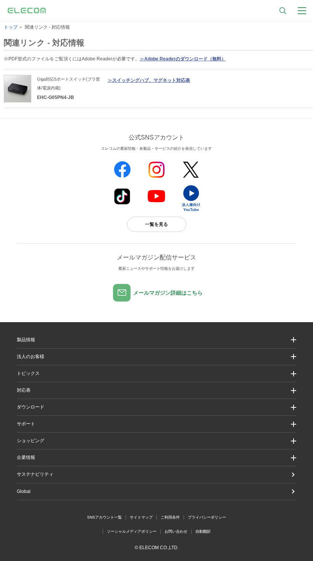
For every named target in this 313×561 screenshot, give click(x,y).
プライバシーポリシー (207, 517)
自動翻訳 (203, 531)
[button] (157, 373)
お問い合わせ (176, 531)
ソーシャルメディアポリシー (131, 531)
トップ (11, 27)
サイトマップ (141, 517)
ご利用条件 (170, 517)
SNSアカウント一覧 (104, 517)
